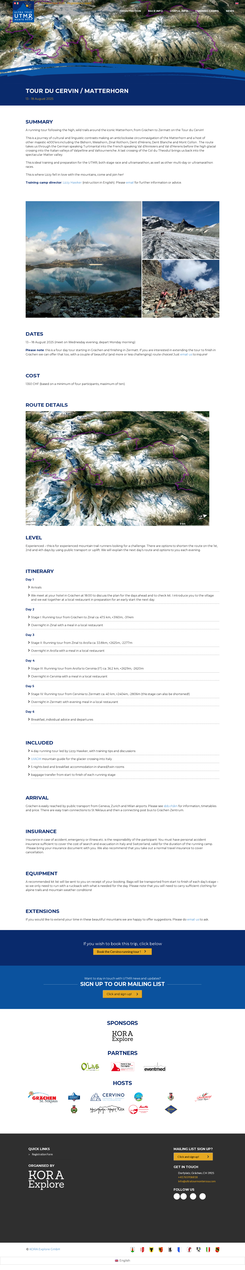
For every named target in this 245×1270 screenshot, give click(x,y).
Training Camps (207, 11)
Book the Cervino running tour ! (119, 952)
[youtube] (177, 1196)
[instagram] (202, 1196)
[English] (237, 3)
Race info (155, 11)
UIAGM (36, 759)
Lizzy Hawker (72, 182)
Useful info (179, 11)
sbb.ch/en (171, 806)
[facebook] (183, 1196)
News (230, 11)
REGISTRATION (130, 11)
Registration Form (42, 1154)
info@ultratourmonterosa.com (197, 1181)
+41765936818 (188, 1177)
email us (186, 354)
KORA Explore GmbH (44, 1249)
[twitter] (193, 1196)
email (130, 182)
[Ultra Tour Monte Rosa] (23, 11)
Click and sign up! (119, 994)
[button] (84, 259)
